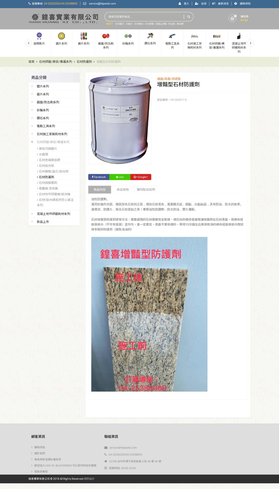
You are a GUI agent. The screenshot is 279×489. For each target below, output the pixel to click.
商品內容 (100, 189)
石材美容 (138, 24)
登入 (186, 3)
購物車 (245, 16)
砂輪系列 (43, 110)
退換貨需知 (41, 471)
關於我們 (39, 453)
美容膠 (180, 24)
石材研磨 (149, 24)
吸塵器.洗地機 (48, 188)
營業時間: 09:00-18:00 (122, 468)
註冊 (203, 3)
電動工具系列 (46, 126)
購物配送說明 (146, 189)
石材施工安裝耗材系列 (52, 134)
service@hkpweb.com (102, 3)
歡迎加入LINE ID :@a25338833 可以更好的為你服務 (65, 465)
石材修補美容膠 (49, 160)
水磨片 (129, 24)
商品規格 (123, 189)
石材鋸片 (119, 24)
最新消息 (223, 3)
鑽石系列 (43, 118)
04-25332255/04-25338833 (125, 454)
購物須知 (245, 3)
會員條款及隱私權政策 (47, 459)
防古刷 (171, 24)
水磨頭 (43, 154)
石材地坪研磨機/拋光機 (54, 194)
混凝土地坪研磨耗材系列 (53, 214)
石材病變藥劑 (47, 183)
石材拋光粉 (46, 166)
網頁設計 (89, 478)
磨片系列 (43, 94)
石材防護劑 (84, 61)
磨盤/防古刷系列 (48, 102)
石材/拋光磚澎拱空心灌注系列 (55, 202)
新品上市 (43, 222)
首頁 (31, 61)
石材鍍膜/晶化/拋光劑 (53, 171)
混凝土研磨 (161, 24)
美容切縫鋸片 (47, 149)
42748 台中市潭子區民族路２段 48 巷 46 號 (135, 461)
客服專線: (54, 3)
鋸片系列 (43, 86)
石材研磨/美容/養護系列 (55, 61)
